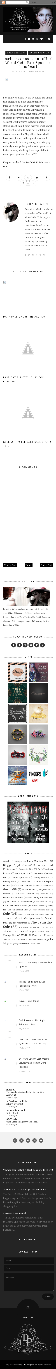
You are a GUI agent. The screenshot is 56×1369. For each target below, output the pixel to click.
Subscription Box (31, 918)
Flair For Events (23, 885)
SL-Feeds (11, 1119)
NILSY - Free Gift (14, 1103)
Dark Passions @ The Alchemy (25, 316)
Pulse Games (38, 905)
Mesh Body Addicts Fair (40, 897)
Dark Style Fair (22, 873)
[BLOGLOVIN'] (36, 645)
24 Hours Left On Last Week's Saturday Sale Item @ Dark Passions (34, 1062)
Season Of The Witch (27, 914)
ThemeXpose (28, 1364)
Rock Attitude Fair (41, 910)
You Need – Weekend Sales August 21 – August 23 (25, 1093)
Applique (18, 861)
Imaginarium (44, 889)
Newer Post (10, 565)
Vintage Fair (9, 935)
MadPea (44, 893)
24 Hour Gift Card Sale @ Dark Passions (24, 1189)
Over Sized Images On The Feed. (22, 1121)
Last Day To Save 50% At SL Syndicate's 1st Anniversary (33, 1041)
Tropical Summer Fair (39, 931)
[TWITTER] (25, 645)
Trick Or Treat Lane (13, 931)
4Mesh (6, 861)
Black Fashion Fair (38, 861)
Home (29, 565)
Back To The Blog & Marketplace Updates (35, 964)
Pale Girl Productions (15, 905)
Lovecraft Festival (25, 893)
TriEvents (44, 927)
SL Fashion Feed (15, 1110)
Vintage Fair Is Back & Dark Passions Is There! (32, 983)
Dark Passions (16, 52)
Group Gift (10, 889)
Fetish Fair (25, 881)
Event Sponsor (39, 52)
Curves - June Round (29, 1000)
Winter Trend (20, 939)
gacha (50, 939)
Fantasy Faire (9, 881)
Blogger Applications (16, 865)
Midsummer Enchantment (19, 901)
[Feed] (42, 645)
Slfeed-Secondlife (16, 1101)
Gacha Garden (43, 885)
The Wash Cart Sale (28, 927)
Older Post (46, 565)
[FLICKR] (19, 645)
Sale (6, 913)
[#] (30, 645)
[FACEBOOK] (13, 645)
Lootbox (6, 893)
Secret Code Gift (46, 914)
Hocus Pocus (28, 889)
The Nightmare (20, 922)
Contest (11, 869)
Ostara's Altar (42, 901)
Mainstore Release (13, 897)
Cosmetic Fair (26, 869)
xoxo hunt (32, 943)
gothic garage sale (15, 943)
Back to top (28, 1317)
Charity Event (44, 865)
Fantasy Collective (41, 877)
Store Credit (12, 918)
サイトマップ (12, 1112)
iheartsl (10, 1089)
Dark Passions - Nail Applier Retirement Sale (33, 1022)
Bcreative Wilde (37, 203)
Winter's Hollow (36, 939)
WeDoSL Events (31, 935)
